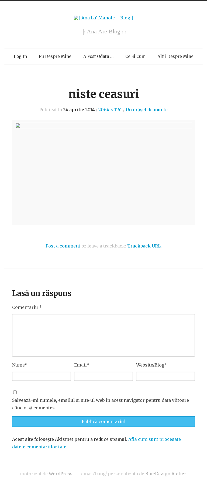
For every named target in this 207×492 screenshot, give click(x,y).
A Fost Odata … (98, 56)
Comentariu (27, 307)
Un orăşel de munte (147, 109)
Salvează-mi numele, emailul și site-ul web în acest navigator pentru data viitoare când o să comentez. (100, 404)
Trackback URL (144, 246)
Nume (19, 365)
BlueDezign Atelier (165, 473)
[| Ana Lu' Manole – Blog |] (103, 17)
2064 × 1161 (110, 109)
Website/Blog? (151, 365)
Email (81, 365)
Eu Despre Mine (55, 56)
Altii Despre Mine (175, 56)
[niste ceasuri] (103, 172)
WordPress (61, 473)
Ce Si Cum (135, 56)
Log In (20, 56)
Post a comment (63, 246)
